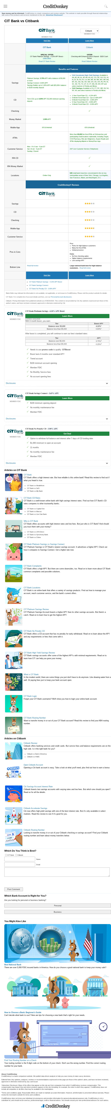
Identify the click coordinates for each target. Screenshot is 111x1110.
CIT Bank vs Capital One (36, 509)
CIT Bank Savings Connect (38, 285)
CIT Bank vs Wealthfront (35, 485)
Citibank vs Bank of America (37, 754)
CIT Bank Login (30, 696)
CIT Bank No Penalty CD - (41, 428)
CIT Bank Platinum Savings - (44, 311)
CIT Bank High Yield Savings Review (39, 653)
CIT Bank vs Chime (34, 537)
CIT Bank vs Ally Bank (35, 491)
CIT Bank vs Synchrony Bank (37, 534)
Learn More (89, 41)
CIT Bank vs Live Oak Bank (37, 514)
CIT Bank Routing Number (35, 718)
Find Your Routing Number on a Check (20, 1060)
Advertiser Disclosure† (54, 15)
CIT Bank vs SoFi (33, 488)
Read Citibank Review (89, 61)
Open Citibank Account (33, 765)
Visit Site (47, 41)
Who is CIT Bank (31, 521)
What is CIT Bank (31, 674)
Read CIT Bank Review (47, 61)
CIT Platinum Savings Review (36, 609)
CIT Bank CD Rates (32, 498)
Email (38, 864)
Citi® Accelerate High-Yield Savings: (86, 75)
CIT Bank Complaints (33, 566)
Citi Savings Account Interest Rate (38, 786)
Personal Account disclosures (61, 297)
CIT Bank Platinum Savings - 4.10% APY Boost (45, 282)
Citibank (89, 47)
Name (38, 859)
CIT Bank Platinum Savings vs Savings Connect (44, 544)
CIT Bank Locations (32, 588)
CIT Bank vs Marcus (34, 511)
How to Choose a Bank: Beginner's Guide (22, 1012)
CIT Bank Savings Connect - (42, 393)
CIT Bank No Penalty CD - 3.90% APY (42, 289)
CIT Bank (47, 47)
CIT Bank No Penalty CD (34, 631)
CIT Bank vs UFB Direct (35, 532)
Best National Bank (12, 965)
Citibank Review (30, 743)
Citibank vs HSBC (33, 757)
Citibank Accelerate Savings (35, 808)
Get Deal (67, 434)
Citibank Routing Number (34, 830)
